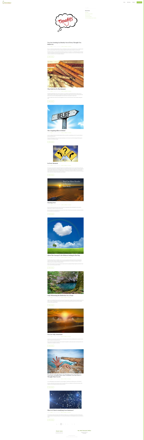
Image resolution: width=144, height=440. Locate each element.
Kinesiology (86, 12)
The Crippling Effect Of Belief (56, 131)
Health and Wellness (64, 46)
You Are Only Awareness (54, 334)
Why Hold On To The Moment (56, 89)
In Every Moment (52, 163)
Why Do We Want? (87, 15)
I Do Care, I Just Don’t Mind (88, 13)
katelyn (51, 46)
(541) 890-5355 (139, 2)
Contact (133, 2)
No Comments (69, 46)
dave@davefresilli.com (84, 432)
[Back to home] (7, 2)
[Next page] (74, 424)
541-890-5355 (84, 433)
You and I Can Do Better (88, 16)
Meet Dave (128, 2)
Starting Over (51, 203)
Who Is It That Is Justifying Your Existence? (60, 410)
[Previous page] (56, 424)
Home (124, 2)
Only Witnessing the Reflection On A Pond (60, 295)
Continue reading (50, 56)
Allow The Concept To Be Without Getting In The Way (63, 255)
